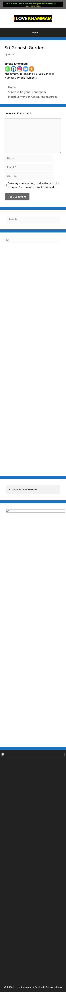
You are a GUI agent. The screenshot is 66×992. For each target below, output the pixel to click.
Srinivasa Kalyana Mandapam (27, 92)
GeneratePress (54, 987)
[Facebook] (13, 69)
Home (12, 87)
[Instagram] (19, 69)
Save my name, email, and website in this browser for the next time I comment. (33, 185)
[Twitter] (25, 69)
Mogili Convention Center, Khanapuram (32, 96)
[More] (31, 69)
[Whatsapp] (7, 69)
